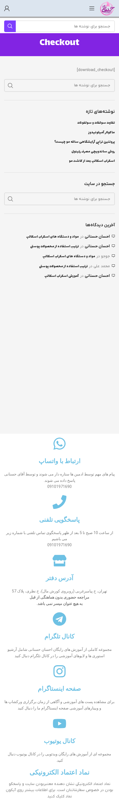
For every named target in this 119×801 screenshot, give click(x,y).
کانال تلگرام (59, 636)
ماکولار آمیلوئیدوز (101, 133)
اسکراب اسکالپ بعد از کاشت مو (92, 161)
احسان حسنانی (97, 236)
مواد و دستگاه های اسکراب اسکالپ (52, 237)
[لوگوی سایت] (107, 8)
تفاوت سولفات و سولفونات (96, 123)
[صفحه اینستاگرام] (59, 671)
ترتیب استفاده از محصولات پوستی (54, 246)
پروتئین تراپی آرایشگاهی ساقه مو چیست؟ (84, 142)
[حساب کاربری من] (6, 8)
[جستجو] (10, 85)
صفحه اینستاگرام (59, 688)
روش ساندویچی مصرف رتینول (93, 152)
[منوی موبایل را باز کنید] (91, 8)
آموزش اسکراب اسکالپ (62, 276)
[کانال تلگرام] (59, 619)
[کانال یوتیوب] (59, 723)
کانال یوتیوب (59, 740)
